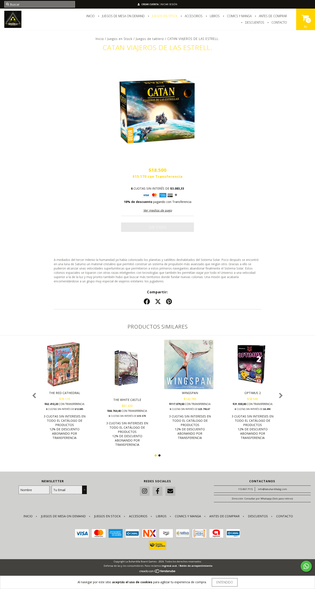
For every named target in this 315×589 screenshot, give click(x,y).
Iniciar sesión (168, 4)
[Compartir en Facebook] (147, 301)
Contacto (279, 22)
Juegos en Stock (164, 16)
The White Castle (127, 400)
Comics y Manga (239, 16)
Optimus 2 (252, 393)
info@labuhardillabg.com (272, 489)
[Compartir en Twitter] (158, 301)
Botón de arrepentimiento (196, 565)
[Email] (170, 491)
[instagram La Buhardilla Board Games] (145, 491)
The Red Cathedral (64, 393)
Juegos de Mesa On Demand (123, 16)
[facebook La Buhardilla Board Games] (157, 491)
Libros (214, 16)
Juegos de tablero (150, 39)
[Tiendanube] (157, 572)
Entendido (224, 582)
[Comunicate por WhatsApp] (306, 566)
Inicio (90, 16)
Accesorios (193, 16)
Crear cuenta (150, 4)
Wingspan (190, 393)
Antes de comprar (272, 16)
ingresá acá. (169, 565)
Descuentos (254, 22)
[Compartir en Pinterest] (169, 301)
